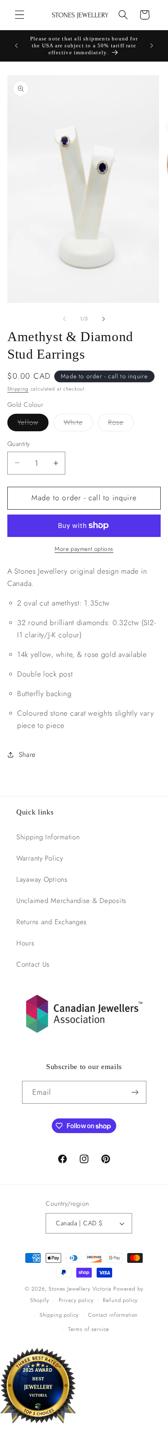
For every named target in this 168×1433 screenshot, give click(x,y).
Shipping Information (48, 837)
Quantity (18, 443)
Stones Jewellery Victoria (80, 1289)
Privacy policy (76, 1300)
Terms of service (88, 1329)
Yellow (33, 424)
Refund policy (120, 1300)
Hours (25, 943)
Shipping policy (59, 1315)
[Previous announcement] (16, 46)
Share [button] (27, 754)
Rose (121, 424)
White (78, 424)
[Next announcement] (152, 46)
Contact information (113, 1315)
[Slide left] (64, 319)
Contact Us (33, 964)
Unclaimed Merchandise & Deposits (71, 900)
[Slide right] (104, 319)
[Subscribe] (135, 1092)
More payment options (84, 549)
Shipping (18, 389)
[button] (20, 15)
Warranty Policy (39, 858)
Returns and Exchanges (51, 922)
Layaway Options (42, 879)
